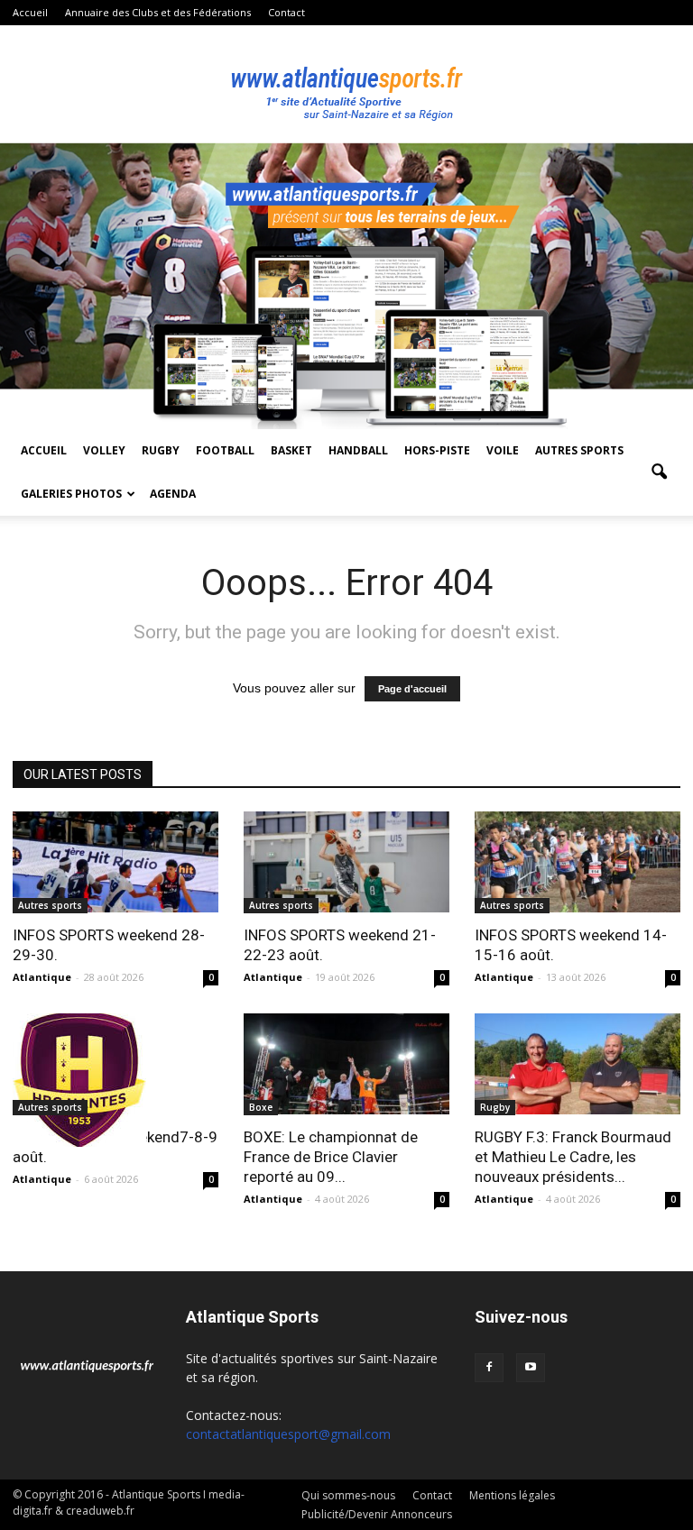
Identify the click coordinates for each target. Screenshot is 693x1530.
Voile (502, 450)
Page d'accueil (412, 688)
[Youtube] (530, 1367)
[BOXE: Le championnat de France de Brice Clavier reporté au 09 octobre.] (346, 1064)
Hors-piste (437, 450)
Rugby (161, 450)
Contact (286, 12)
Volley (104, 450)
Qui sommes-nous (348, 1495)
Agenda (173, 493)
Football (225, 450)
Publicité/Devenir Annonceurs (376, 1514)
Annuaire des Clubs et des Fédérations (158, 12)
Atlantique (42, 977)
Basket (291, 450)
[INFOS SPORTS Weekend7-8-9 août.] (115, 1080)
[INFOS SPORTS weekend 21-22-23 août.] (346, 862)
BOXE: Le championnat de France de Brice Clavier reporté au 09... (331, 1157)
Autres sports (579, 450)
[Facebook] (489, 1367)
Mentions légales (512, 1495)
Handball (358, 450)
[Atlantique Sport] (346, 84)
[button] (658, 472)
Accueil (30, 12)
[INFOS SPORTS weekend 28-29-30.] (115, 862)
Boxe (261, 1107)
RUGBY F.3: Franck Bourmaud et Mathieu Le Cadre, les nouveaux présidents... (573, 1157)
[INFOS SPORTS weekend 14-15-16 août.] (577, 862)
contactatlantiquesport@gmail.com (288, 1434)
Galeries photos (71, 493)
